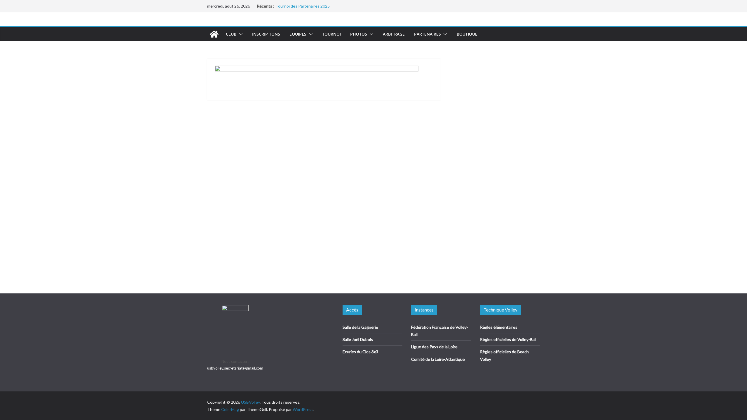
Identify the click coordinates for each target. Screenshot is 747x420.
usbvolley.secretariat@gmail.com (235, 368)
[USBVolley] (214, 34)
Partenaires (427, 34)
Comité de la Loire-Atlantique (438, 359)
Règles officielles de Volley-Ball (508, 339)
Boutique (467, 34)
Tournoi (331, 34)
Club (231, 34)
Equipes (297, 34)
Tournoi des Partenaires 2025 (302, 6)
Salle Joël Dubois (358, 339)
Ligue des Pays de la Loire (434, 346)
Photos (358, 34)
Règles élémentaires (498, 327)
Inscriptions (266, 34)
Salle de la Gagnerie (360, 327)
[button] (239, 34)
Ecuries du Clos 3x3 (360, 351)
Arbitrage (394, 34)
